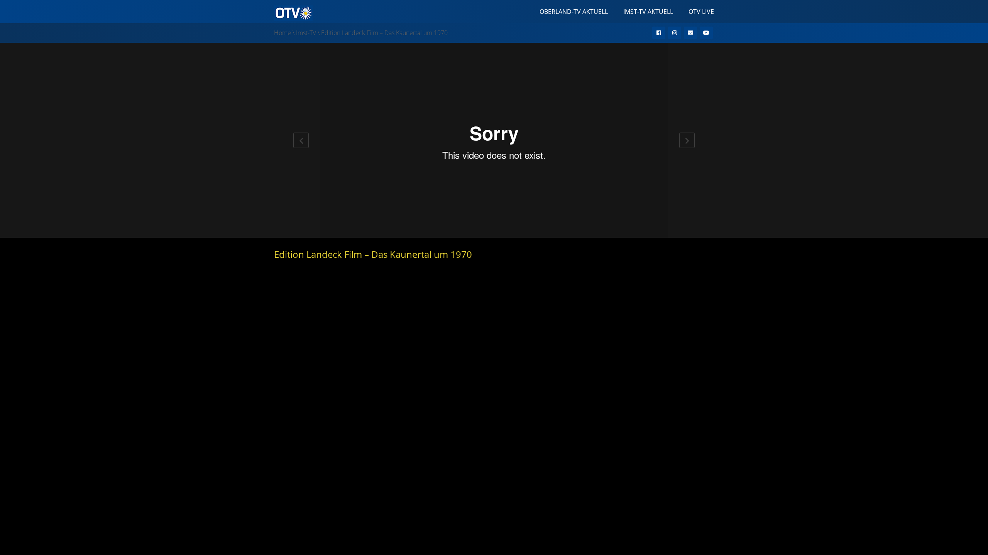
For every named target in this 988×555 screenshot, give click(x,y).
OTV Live (701, 11)
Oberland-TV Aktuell (574, 11)
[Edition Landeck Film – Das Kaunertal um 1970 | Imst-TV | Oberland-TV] (293, 12)
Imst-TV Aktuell (648, 11)
